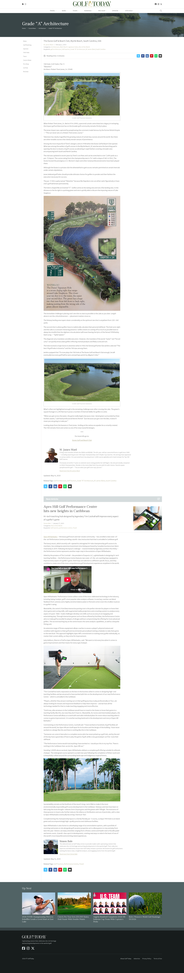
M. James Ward (48, 45)
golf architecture (56, 49)
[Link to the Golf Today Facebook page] (156, 4)
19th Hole (129, 11)
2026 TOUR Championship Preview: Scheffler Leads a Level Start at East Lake (38, 919)
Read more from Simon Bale (68, 854)
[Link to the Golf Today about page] (25, 4)
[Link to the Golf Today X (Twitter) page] (161, 4)
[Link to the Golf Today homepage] (23, 4)
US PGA (25, 68)
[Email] (160, 56)
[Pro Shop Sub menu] (106, 10)
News (64, 11)
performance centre (65, 528)
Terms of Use (158, 959)
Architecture (42, 28)
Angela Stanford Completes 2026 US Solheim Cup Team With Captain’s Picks (109, 919)
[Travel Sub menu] (56, 10)
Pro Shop (101, 11)
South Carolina (100, 49)
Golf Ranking (27, 45)
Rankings (87, 11)
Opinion (115, 11)
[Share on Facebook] (143, 56)
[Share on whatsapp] (156, 56)
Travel (52, 11)
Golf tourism (66, 49)
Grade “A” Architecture (77, 49)
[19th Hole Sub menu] (133, 10)
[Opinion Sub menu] (119, 10)
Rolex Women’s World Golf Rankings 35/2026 (144, 918)
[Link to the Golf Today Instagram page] (158, 4)
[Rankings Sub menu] (92, 10)
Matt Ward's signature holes (69, 47)
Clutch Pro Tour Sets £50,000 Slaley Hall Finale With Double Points (73, 918)
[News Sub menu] (66, 10)
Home (24, 28)
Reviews (25, 71)
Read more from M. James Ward (70, 471)
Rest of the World (84, 47)
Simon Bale (47, 523)
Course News (32, 28)
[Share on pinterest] (151, 56)
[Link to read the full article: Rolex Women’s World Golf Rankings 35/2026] (145, 903)
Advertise (137, 959)
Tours (75, 11)
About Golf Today (125, 959)
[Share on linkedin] (147, 56)
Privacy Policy (146, 959)
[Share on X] (138, 56)
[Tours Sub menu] (78, 10)
